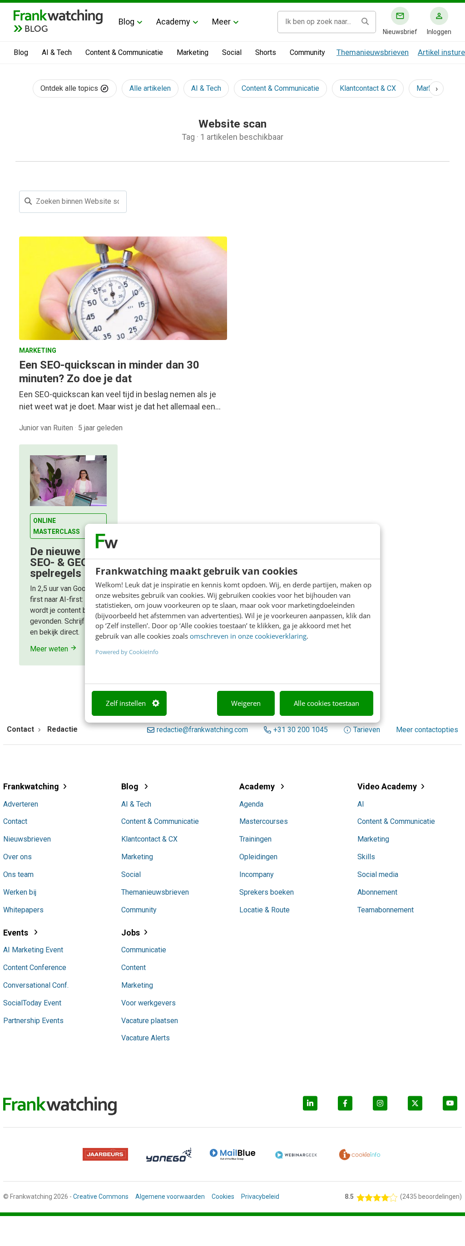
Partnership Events (33, 1020)
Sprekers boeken (266, 892)
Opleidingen (258, 856)
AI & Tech (57, 52)
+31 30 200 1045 (300, 730)
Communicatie (143, 950)
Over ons (17, 856)
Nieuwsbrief (400, 31)
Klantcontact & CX (368, 88)
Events (16, 932)
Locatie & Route (264, 910)
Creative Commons (101, 1196)
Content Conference (34, 967)
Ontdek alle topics (70, 88)
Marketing (192, 52)
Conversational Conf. (36, 985)
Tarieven (366, 730)
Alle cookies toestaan (326, 703)
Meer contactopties (427, 730)
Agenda (251, 804)
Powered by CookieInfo (126, 652)
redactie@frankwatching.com (202, 730)
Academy (173, 21)
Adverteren (20, 804)
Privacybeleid (260, 1196)
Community (307, 52)
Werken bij (19, 892)
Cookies (223, 1196)
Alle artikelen (150, 88)
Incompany (256, 874)
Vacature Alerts (145, 1038)
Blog (126, 21)
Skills (366, 856)
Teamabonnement (385, 910)
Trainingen (255, 839)
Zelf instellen (126, 703)
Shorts (265, 52)
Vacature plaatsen (149, 1020)
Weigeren (246, 703)
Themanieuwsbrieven (372, 52)
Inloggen (439, 31)
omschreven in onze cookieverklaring (248, 635)
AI (360, 804)
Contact (15, 821)
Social (232, 52)
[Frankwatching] (58, 15)
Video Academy (387, 786)
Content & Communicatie (124, 52)
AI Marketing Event (33, 950)
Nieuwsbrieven (27, 839)
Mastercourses (263, 821)
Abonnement (377, 892)
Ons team (18, 874)
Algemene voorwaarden (170, 1196)
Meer (221, 21)
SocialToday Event (32, 1003)
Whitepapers (23, 910)
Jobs (130, 932)
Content (133, 967)
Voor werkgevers (148, 1003)
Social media (377, 874)
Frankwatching (31, 786)
